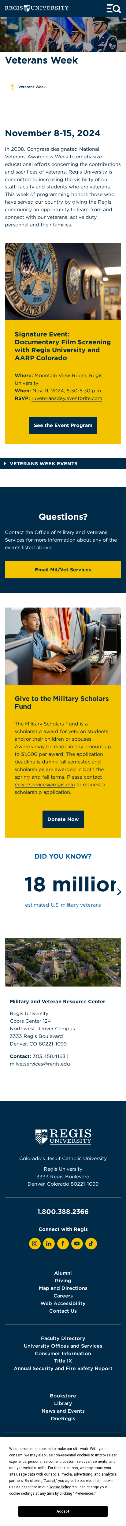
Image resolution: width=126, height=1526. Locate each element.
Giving (63, 1280)
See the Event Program (63, 425)
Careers (63, 1296)
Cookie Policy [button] (59, 1487)
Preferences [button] (84, 1493)
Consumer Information (63, 1353)
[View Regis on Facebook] (63, 1243)
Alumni (63, 1273)
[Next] (118, 891)
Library (63, 1403)
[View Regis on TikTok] (91, 1243)
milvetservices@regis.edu (45, 784)
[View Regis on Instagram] (35, 1243)
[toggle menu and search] (113, 8)
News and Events (63, 1411)
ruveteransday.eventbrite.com (66, 398)
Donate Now (63, 819)
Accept (63, 1511)
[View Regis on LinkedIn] (49, 1243)
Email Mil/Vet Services (63, 570)
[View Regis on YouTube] (77, 1243)
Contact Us (63, 1311)
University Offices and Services (63, 1346)
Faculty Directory (63, 1338)
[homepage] (37, 8)
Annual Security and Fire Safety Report (63, 1368)
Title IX (63, 1361)
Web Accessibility (63, 1303)
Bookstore (63, 1396)
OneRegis (63, 1418)
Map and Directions (63, 1288)
